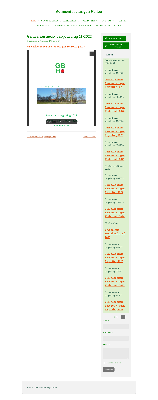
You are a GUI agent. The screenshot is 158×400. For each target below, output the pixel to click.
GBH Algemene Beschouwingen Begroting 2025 (115, 131)
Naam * (106, 321)
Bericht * (106, 344)
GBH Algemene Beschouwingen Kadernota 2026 (115, 107)
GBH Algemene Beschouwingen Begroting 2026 (115, 83)
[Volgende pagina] (123, 317)
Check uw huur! (112, 223)
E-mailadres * (108, 333)
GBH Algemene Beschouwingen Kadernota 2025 (115, 155)
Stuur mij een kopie (114, 363)
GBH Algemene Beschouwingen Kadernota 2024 (115, 212)
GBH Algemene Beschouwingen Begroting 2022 (115, 305)
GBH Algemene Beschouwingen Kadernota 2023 (115, 281)
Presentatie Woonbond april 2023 (115, 233)
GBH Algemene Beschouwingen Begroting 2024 (115, 188)
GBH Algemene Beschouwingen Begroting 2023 (56, 46)
